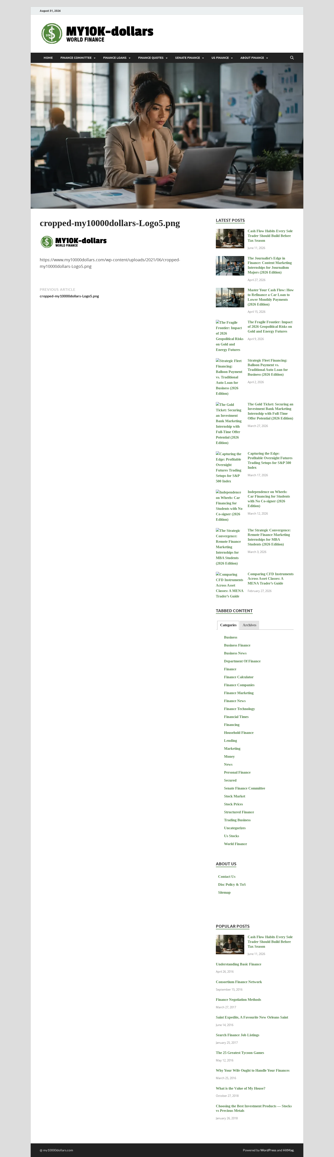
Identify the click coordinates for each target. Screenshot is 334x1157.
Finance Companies (239, 685)
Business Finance (237, 645)
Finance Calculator (239, 677)
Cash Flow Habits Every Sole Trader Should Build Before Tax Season (270, 235)
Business (230, 637)
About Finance (252, 57)
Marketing (232, 748)
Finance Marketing (239, 693)
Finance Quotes (151, 57)
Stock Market (234, 796)
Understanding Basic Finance (238, 964)
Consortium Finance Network (239, 982)
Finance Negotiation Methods (238, 1000)
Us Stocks (231, 836)
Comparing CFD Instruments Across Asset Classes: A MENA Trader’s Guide (271, 578)
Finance (230, 669)
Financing (231, 725)
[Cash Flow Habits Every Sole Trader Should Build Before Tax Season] (230, 232)
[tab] (228, 625)
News (228, 764)
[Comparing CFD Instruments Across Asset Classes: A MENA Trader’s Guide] (230, 575)
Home (48, 57)
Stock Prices (233, 804)
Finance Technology (239, 709)
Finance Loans (115, 57)
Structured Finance (239, 812)
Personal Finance (237, 772)
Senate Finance (187, 57)
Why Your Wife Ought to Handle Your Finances (252, 1070)
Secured (230, 780)
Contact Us (226, 876)
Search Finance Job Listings (237, 1035)
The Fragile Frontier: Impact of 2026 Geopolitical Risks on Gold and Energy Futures (270, 326)
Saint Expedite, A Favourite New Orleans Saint (252, 1017)
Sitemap (224, 892)
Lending (230, 741)
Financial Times (236, 717)
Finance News (235, 701)
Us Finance (220, 57)
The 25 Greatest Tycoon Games (240, 1053)
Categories (228, 625)
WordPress (268, 1150)
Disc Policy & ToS (232, 884)
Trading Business (237, 820)
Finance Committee (76, 57)
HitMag (288, 1150)
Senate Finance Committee (244, 788)
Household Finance (239, 733)
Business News (235, 653)
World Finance (235, 844)
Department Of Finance (242, 661)
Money (229, 756)
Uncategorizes (235, 828)
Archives (249, 625)
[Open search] (292, 58)
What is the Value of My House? (240, 1088)
